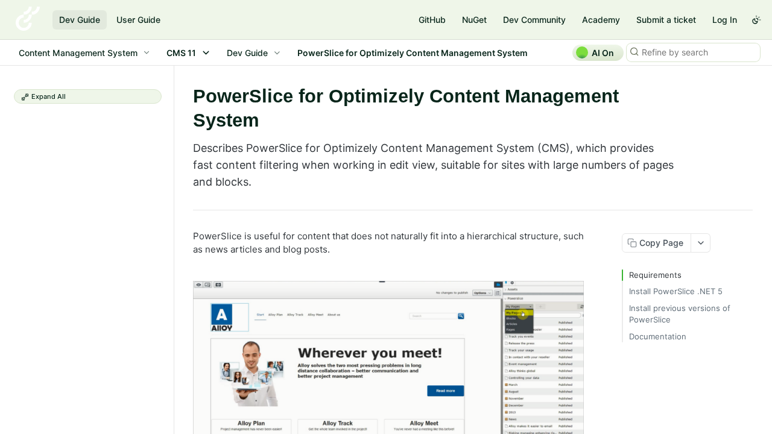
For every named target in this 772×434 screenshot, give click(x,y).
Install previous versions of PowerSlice (679, 314)
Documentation (657, 336)
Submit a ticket (666, 19)
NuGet (474, 19)
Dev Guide (79, 19)
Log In (724, 19)
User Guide (138, 19)
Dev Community (534, 19)
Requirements (655, 275)
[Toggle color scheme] (756, 20)
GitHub (432, 19)
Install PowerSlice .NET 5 (676, 291)
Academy (601, 19)
